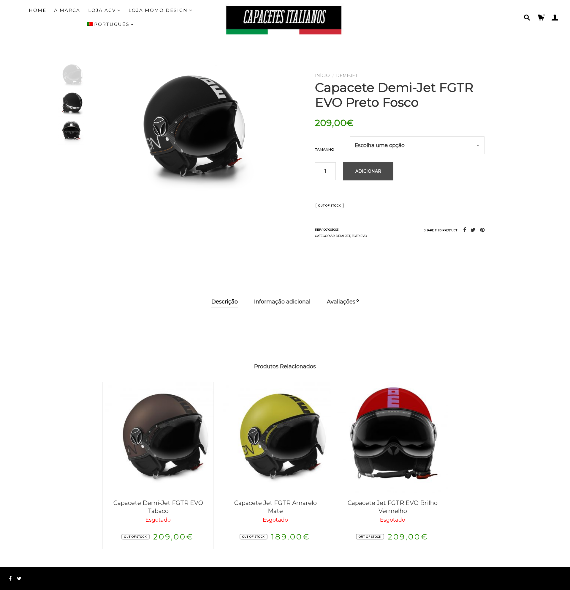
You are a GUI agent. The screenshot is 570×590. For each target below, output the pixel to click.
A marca (67, 10)
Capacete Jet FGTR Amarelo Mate (275, 507)
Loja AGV (102, 10)
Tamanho (324, 149)
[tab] (224, 302)
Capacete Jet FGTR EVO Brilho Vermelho (393, 507)
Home (37, 10)
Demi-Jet (347, 75)
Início (322, 75)
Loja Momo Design (158, 10)
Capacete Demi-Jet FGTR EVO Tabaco (158, 507)
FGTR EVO (359, 236)
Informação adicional (282, 301)
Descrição (224, 301)
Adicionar (368, 171)
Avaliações (343, 301)
